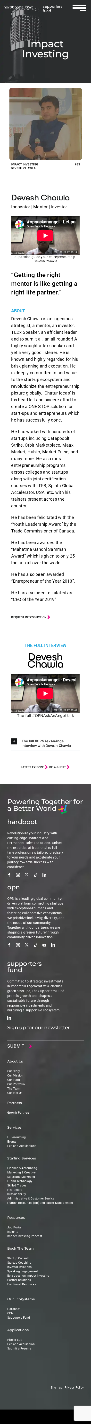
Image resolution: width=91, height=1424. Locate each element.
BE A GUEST (58, 767)
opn (29, 7)
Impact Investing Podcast (24, 1236)
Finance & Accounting (22, 1168)
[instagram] (18, 875)
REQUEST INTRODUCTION (29, 617)
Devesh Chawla (40, 197)
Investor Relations (19, 1267)
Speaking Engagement (22, 1271)
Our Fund (13, 1080)
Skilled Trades (16, 1185)
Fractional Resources (21, 1284)
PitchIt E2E (14, 1340)
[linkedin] (44, 875)
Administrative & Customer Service (30, 1198)
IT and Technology (19, 1181)
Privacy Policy (74, 1387)
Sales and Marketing (21, 1177)
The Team (14, 1088)
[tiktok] (36, 875)
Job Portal (14, 1227)
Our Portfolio (16, 1084)
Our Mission (15, 1075)
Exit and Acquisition (21, 1344)
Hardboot (13, 1309)
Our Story (13, 1071)
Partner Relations (19, 1280)
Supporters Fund (18, 1317)
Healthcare (14, 1190)
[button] (45, 743)
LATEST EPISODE (33, 767)
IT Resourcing (16, 1137)
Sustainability (16, 1194)
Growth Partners (18, 1112)
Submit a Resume (19, 1348)
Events (11, 1141)
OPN (10, 1313)
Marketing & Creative (21, 1172)
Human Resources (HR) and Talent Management (40, 1203)
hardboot (12, 7)
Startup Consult (18, 1258)
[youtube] (44, 945)
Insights (12, 1231)
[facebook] (9, 875)
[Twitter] (27, 875)
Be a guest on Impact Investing (28, 1275)
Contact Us (14, 1093)
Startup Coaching (19, 1262)
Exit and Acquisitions (21, 1146)
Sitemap (56, 1387)
